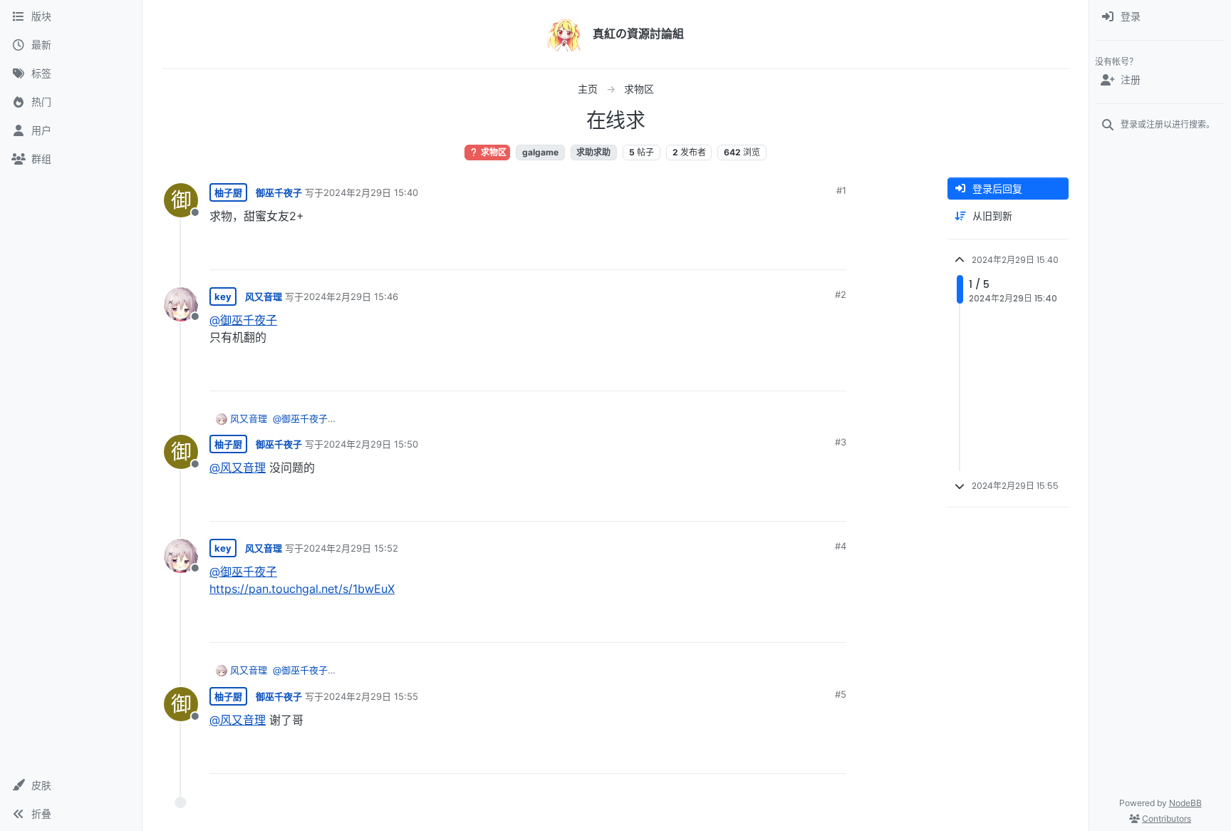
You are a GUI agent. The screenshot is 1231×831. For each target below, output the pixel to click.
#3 (840, 442)
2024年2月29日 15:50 (370, 444)
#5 (840, 694)
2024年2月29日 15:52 (350, 548)
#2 (840, 294)
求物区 (493, 152)
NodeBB (1185, 803)
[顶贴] (756, 253)
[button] (71, 785)
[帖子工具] (834, 253)
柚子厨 (228, 192)
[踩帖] (806, 253)
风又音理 (263, 296)
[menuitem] (1160, 17)
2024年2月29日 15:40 (370, 192)
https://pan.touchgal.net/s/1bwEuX (302, 589)
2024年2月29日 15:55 (370, 696)
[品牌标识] (564, 34)
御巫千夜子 (279, 192)
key (223, 296)
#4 (840, 546)
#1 (841, 190)
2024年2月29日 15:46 (350, 296)
